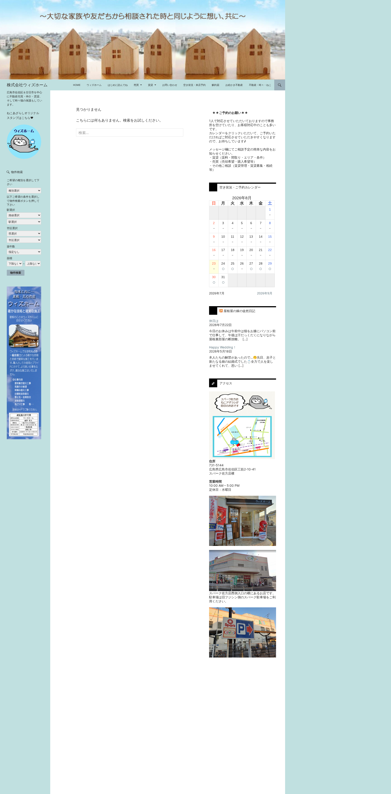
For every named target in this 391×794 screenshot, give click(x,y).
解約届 (215, 85)
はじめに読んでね (118, 85)
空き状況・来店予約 (194, 85)
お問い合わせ (169, 85)
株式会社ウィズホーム (27, 84)
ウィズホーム (94, 85)
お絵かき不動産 (234, 85)
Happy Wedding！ (222, 347)
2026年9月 (264, 293)
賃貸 (150, 85)
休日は (214, 321)
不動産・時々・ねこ (260, 85)
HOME (77, 85)
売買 (136, 85)
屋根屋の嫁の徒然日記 (239, 311)
